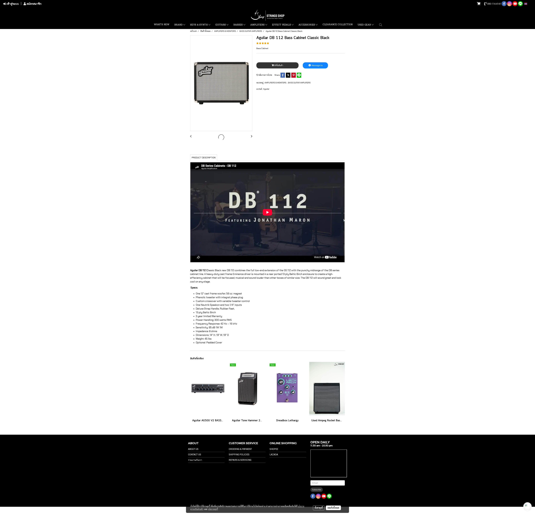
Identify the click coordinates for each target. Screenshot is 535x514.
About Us (193, 449)
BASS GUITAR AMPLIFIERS (299, 82)
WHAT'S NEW (161, 25)
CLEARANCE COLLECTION (338, 25)
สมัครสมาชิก (34, 4)
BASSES (238, 25)
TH (528, 4)
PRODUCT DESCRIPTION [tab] (204, 157)
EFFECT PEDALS (282, 25)
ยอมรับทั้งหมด (333, 507)
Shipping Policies (239, 454)
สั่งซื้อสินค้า (278, 65)
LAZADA (274, 454)
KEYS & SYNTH (199, 25)
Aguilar (266, 89)
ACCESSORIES (307, 25)
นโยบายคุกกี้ (213, 509)
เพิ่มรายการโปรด (265, 75)
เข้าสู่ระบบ (12, 4)
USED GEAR (365, 25)
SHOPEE (274, 449)
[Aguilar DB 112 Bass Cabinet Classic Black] (221, 83)
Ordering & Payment (240, 449)
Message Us (317, 65)
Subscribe (316, 489)
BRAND (178, 25)
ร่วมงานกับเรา (195, 460)
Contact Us (194, 454)
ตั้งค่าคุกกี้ (319, 507)
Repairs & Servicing (240, 460)
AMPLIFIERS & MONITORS (276, 82)
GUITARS (221, 25)
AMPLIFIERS (257, 25)
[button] (381, 24)
